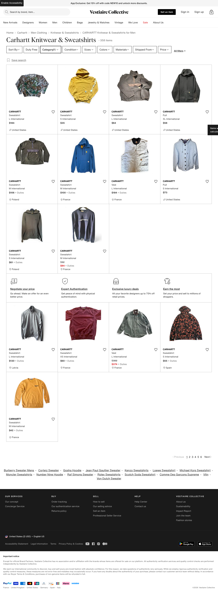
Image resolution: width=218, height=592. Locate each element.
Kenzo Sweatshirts (136, 470)
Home (9, 33)
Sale (145, 22)
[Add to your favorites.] (53, 112)
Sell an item (167, 12)
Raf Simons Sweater (80, 475)
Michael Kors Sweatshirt (195, 470)
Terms (53, 543)
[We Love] (140, 22)
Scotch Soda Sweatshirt (140, 475)
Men (54, 22)
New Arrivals (10, 22)
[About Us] (166, 22)
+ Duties (19, 192)
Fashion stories (184, 520)
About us (181, 501)
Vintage (118, 22)
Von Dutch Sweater (109, 479)
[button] (211, 12)
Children (67, 22)
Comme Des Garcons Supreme (179, 475)
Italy (59, 587)
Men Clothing (39, 33)
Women (43, 22)
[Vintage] (125, 22)
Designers (28, 22)
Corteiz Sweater (48, 470)
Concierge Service (14, 506)
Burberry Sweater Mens (19, 470)
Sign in (185, 12)
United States (32, 587)
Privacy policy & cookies (71, 543)
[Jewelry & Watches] (112, 22)
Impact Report (183, 511)
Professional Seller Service (107, 515)
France (6, 587)
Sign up (199, 12)
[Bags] (85, 22)
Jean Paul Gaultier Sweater (103, 470)
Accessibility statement (16, 543)
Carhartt (22, 33)
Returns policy (58, 511)
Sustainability (183, 506)
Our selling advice (102, 506)
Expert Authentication (74, 289)
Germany (44, 587)
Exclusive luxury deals (125, 289)
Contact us (140, 506)
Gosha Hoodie (72, 470)
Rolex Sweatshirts (109, 475)
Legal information (39, 543)
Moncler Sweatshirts (19, 475)
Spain (52, 587)
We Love (133, 22)
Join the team (183, 515)
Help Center (141, 501)
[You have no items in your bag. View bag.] (211, 12)
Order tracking (59, 501)
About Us (158, 22)
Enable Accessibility (11, 3)
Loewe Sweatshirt (164, 470)
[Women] (50, 22)
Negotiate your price (22, 289)
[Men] (60, 22)
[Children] (74, 22)
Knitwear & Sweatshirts (65, 33)
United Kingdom (18, 587)
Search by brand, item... (22, 12)
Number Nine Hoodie (49, 475)
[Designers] (36, 22)
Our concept (11, 501)
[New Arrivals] (20, 22)
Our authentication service (65, 506)
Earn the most (171, 289)
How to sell (99, 501)
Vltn (205, 475)
